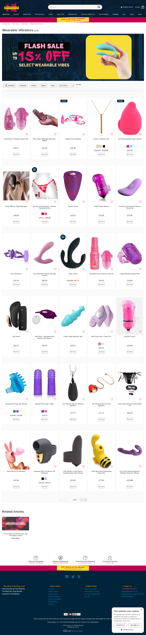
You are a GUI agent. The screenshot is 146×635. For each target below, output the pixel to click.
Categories (6, 24)
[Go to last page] (85, 499)
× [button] (141, 609)
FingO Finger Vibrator (101, 206)
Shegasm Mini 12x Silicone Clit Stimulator (44, 472)
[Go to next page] (81, 499)
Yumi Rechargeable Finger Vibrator (130, 139)
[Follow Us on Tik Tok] (73, 576)
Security (51, 589)
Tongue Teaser (73, 206)
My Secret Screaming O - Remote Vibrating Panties (44, 207)
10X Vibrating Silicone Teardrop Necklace (73, 405)
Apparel (116, 14)
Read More (15, 538)
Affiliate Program (127, 596)
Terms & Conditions (55, 599)
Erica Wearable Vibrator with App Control (44, 274)
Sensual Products (88, 14)
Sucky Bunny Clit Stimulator (16, 471)
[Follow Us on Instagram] (67, 576)
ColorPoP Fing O (129, 336)
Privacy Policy (53, 602)
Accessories (103, 14)
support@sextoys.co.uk (129, 591)
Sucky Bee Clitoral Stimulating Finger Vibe (101, 472)
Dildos (16, 14)
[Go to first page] (60, 499)
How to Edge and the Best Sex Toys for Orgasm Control (16, 534)
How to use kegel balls (91, 594)
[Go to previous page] (64, 499)
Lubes (50, 14)
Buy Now (16, 154)
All (124, 14)
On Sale (78, 84)
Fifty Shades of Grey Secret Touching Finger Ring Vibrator (73, 472)
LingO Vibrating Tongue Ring (129, 274)
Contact (51, 604)
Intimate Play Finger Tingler (44, 404)
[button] (98, 146)
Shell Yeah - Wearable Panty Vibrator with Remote (44, 337)
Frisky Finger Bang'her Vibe (73, 336)
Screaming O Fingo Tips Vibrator (16, 404)
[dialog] (128, 620)
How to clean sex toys (91, 591)
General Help (52, 594)
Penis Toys (27, 14)
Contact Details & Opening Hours (133, 594)
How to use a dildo (90, 589)
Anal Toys (60, 14)
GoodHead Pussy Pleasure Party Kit (101, 274)
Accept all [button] (120, 625)
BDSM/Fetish (72, 14)
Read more (126, 621)
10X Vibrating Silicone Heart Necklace (101, 405)
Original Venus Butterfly (73, 139)
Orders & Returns (54, 596)
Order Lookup (53, 591)
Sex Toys (16, 24)
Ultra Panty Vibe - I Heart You (101, 336)
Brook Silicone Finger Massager (16, 206)
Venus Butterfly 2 (16, 274)
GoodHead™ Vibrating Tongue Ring (16, 139)
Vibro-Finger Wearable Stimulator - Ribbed (44, 140)
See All (86, 596)
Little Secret (16, 336)
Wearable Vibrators (37, 24)
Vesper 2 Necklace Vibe (101, 139)
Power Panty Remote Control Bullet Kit (130, 405)
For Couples (39, 14)
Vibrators (6, 14)
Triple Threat (73, 274)
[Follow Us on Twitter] (79, 576)
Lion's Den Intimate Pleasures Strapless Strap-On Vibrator (130, 472)
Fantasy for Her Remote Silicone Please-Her (130, 207)
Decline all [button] (135, 625)
